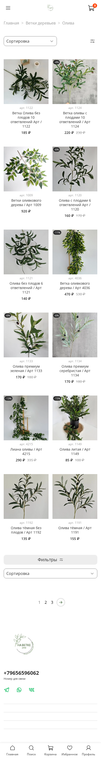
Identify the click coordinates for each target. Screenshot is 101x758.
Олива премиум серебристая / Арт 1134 (75, 370)
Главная (11, 23)
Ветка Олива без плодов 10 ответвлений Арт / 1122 (26, 119)
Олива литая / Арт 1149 (75, 451)
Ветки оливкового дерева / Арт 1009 (26, 202)
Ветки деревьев (41, 23)
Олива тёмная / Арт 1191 (75, 530)
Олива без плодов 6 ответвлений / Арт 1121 (26, 287)
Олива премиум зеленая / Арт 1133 (26, 368)
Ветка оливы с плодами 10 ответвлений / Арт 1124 (74, 119)
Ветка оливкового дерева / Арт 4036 (75, 285)
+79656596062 (21, 672)
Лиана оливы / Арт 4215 (26, 451)
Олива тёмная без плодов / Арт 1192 (26, 530)
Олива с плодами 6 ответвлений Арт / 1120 (75, 204)
